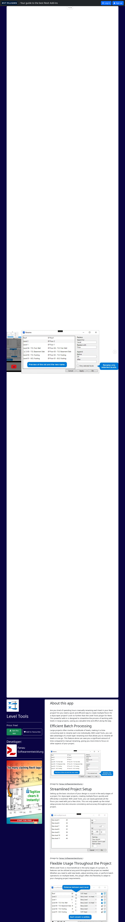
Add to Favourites (33, 732)
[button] (25, 352)
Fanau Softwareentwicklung (71, 784)
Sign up (118, 3)
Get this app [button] (15, 731)
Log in (107, 3)
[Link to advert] (24, 792)
